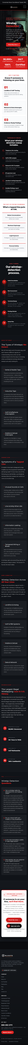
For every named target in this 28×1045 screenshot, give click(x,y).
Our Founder (4, 981)
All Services (4, 1018)
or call (11, 48)
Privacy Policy (4, 1041)
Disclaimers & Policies (13, 1041)
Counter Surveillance (6, 1013)
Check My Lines (14, 920)
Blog (2, 986)
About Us (3, 979)
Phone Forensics (5, 1005)
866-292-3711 (6, 1025)
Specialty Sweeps (5, 1015)
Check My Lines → (13, 44)
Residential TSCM (5, 1003)
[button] (24, 6)
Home (2, 976)
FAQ (2, 989)
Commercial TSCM (5, 998)
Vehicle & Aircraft (5, 1008)
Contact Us (4, 991)
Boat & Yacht (4, 1010)
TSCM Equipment (5, 1000)
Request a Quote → (7, 1032)
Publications (4, 984)
